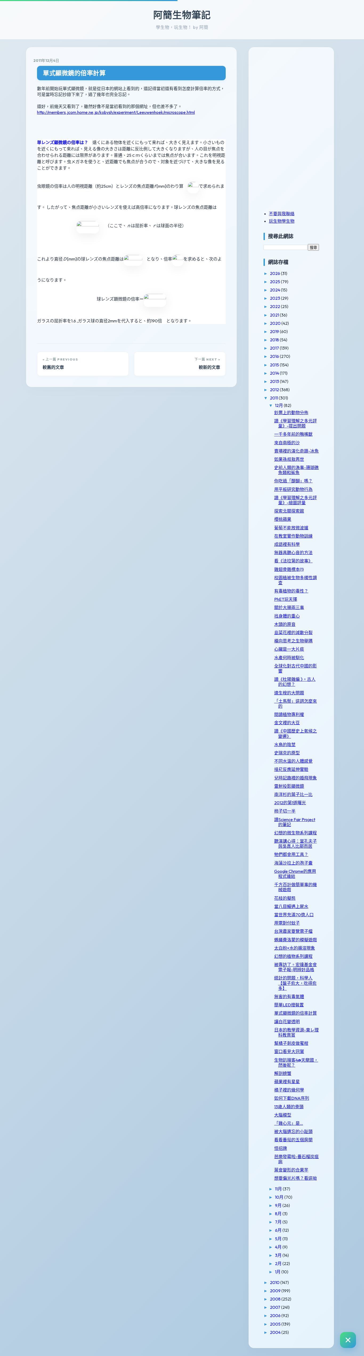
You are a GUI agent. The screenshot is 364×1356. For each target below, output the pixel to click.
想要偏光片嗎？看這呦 (295, 1178)
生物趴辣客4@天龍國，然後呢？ (296, 1062)
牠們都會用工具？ (291, 854)
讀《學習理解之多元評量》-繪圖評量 (295, 500)
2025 (275, 281)
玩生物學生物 (281, 221)
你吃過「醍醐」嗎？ (293, 480)
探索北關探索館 (289, 511)
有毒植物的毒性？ (291, 591)
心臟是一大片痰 (289, 649)
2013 (275, 381)
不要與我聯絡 (281, 213)
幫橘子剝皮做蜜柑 (291, 1043)
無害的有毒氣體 (289, 996)
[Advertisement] (297, 91)
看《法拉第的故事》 (293, 560)
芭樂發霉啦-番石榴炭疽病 (296, 1159)
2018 (275, 339)
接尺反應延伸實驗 (291, 769)
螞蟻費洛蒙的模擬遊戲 (295, 939)
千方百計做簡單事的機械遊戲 (295, 887)
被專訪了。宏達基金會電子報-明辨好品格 (295, 967)
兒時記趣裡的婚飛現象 (295, 778)
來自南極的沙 (287, 442)
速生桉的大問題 (289, 692)
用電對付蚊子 (287, 923)
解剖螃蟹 (282, 1073)
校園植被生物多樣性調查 (295, 580)
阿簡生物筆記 (182, 15)
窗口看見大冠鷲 (289, 1051)
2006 (275, 1315)
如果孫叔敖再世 (289, 459)
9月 (278, 1205)
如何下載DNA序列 (291, 1098)
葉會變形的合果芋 (291, 1170)
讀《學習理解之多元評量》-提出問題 (295, 423)
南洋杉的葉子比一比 (293, 794)
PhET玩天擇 (285, 599)
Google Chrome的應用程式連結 (295, 874)
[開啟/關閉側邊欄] (348, 1340)
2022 (275, 306)
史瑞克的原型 (287, 752)
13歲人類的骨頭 (289, 1106)
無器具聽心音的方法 (293, 552)
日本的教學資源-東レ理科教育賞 (296, 1032)
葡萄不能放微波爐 (291, 527)
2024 (275, 290)
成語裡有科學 (287, 544)
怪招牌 (280, 1148)
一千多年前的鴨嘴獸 (293, 434)
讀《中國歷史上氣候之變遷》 (295, 733)
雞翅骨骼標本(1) (289, 569)
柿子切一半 (285, 811)
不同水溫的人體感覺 (293, 761)
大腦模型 (282, 1115)
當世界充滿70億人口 (294, 914)
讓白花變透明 (287, 1021)
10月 (279, 1197)
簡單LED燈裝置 (289, 1004)
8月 (278, 1213)
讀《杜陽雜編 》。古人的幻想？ (295, 682)
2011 (274, 398)
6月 (278, 1230)
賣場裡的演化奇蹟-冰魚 (296, 451)
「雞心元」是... (288, 1123)
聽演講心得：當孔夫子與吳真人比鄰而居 (295, 843)
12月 (279, 405)
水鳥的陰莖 (285, 744)
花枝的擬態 (285, 898)
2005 (275, 1324)
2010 (275, 1282)
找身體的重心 (287, 616)
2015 (275, 364)
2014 (275, 373)
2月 (278, 1263)
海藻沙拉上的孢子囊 (293, 863)
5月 (278, 1238)
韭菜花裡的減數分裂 (293, 632)
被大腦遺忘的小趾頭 (293, 1131)
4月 (278, 1247)
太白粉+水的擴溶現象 (294, 948)
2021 (275, 315)
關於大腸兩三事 (289, 607)
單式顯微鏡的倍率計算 (74, 73)
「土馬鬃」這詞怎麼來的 (295, 703)
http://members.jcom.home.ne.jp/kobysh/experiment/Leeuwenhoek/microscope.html (116, 112)
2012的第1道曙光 (290, 802)
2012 (275, 389)
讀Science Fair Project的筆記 (294, 822)
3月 (278, 1255)
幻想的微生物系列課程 (295, 832)
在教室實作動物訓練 (293, 536)
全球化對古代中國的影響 (295, 668)
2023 (275, 298)
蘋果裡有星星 (287, 1081)
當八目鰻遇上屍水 (291, 906)
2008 (275, 1299)
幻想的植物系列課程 (293, 956)
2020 (275, 323)
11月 (279, 1188)
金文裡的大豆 (287, 722)
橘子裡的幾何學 (289, 1090)
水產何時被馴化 (289, 657)
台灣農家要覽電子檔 (293, 931)
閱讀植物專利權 (289, 714)
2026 (275, 273)
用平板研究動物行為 (293, 489)
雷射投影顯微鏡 (289, 786)
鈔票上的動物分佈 (291, 412)
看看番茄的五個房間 (293, 1139)
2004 (275, 1332)
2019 (275, 331)
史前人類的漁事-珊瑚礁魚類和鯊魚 (296, 470)
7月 (278, 1222)
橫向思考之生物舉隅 (293, 640)
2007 (275, 1307)
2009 (275, 1290)
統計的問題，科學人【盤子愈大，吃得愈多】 (295, 983)
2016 (275, 356)
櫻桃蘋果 (282, 519)
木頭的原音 (285, 624)
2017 (275, 348)
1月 (278, 1271)
